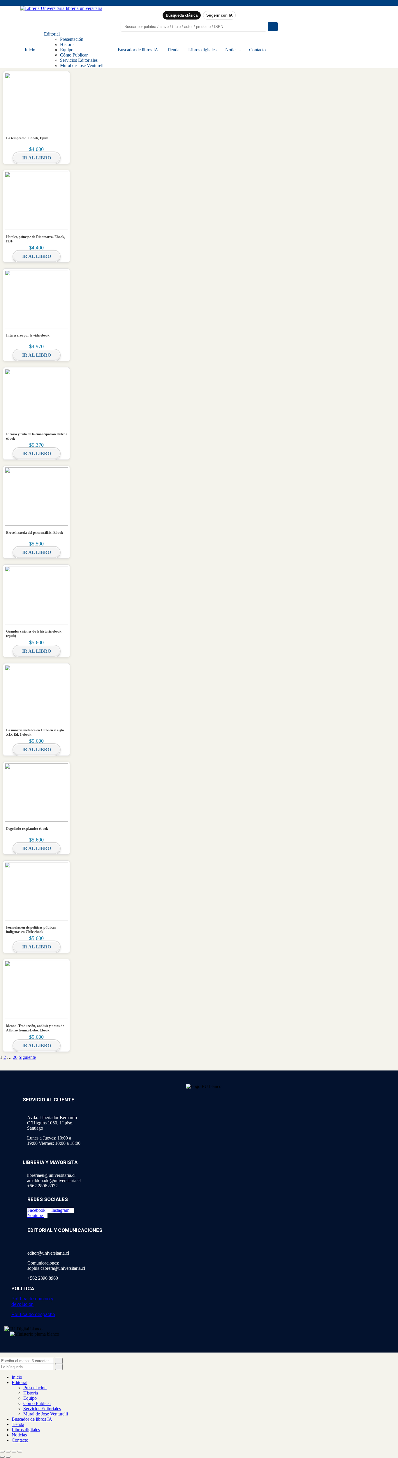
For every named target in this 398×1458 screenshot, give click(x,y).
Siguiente (27, 1057)
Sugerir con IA (219, 15)
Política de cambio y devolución (32, 1301)
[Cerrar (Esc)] (19, 1451)
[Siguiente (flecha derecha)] (8, 1457)
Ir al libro (36, 157)
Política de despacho (33, 1314)
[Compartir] (14, 1451)
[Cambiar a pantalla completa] (8, 1451)
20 (15, 1057)
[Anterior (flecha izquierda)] (2, 1457)
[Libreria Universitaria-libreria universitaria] (61, 8)
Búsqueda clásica (182, 15)
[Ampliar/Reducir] (2, 1451)
